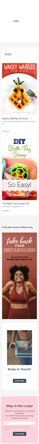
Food (23, 121)
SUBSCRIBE (19, 381)
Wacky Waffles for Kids (15, 118)
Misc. (34, 121)
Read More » (6, 131)
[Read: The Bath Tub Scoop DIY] (19, 169)
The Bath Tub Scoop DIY (15, 203)
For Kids (28, 121)
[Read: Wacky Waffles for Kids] (19, 89)
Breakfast (18, 121)
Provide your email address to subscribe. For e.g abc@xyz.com (17, 428)
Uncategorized (16, 206)
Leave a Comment (8, 121)
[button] (30, 21)
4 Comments (6, 206)
